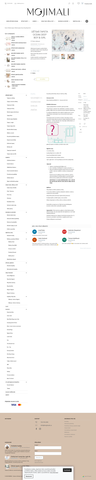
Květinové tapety (10, 143)
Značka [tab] (34, 110)
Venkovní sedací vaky (11, 205)
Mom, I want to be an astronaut (14, 326)
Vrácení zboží (67, 428)
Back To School (10, 378)
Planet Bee (9, 368)
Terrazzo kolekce (10, 375)
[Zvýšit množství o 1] (35, 78)
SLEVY (7, 306)
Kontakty (66, 421)
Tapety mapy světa (11, 126)
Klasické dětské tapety (12, 129)
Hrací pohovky (9, 272)
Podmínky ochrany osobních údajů (72, 425)
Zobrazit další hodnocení (85, 248)
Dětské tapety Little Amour (13, 112)
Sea (8, 340)
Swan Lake (9, 315)
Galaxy (8, 371)
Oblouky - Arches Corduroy (14, 302)
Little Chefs (9, 336)
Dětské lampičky (10, 263)
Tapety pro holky (10, 105)
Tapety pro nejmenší (11, 150)
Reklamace (66, 432)
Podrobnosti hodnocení (35, 45)
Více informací (54, 472)
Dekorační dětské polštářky (13, 218)
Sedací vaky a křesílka (11, 187)
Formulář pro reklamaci (69, 434)
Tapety (8, 388)
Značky (7, 395)
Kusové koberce (10, 385)
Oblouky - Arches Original (13, 299)
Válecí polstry (10, 208)
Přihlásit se (39, 457)
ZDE (73, 168)
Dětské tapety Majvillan (12, 119)
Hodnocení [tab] (36, 102)
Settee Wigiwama (11, 275)
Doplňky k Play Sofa (11, 296)
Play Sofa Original (10, 279)
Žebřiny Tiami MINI (12, 245)
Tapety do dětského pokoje (86, 99)
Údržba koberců (10, 177)
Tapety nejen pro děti (11, 154)
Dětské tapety (9, 95)
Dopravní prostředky (11, 140)
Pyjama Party (10, 333)
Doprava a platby (68, 436)
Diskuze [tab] (34, 106)
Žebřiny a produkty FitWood (13, 239)
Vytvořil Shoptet (88, 476)
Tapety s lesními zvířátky (12, 101)
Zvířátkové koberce (11, 160)
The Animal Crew (10, 343)
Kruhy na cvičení (12, 248)
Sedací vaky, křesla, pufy (12, 185)
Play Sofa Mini (10, 286)
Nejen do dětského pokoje (12, 181)
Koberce (8, 157)
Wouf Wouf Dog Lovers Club (13, 319)
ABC (8, 364)
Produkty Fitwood (12, 252)
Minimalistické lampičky (12, 269)
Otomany (9, 198)
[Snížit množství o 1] (35, 80)
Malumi (85, 96)
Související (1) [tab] (36, 98)
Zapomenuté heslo (39, 462)
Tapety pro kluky (10, 108)
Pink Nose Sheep (10, 354)
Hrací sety (9, 194)
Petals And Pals (10, 312)
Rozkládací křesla (10, 201)
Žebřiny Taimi (11, 241)
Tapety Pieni (9, 115)
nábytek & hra (9, 232)
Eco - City (9, 347)
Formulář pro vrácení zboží (70, 430)
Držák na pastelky (11, 229)
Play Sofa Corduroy (11, 282)
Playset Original (10, 289)
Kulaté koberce (10, 163)
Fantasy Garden (10, 350)
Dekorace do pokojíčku (12, 222)
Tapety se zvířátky (11, 98)
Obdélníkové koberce (11, 167)
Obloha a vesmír (10, 133)
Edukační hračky (10, 235)
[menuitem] (12, 21)
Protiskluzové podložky (12, 174)
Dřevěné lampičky (11, 265)
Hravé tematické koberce (12, 170)
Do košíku (42, 79)
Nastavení (29, 476)
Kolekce (8, 309)
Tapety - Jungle (10, 122)
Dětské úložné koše (11, 215)
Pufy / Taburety (10, 191)
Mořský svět (9, 147)
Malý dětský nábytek (11, 259)
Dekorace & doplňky (11, 212)
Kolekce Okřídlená (10, 392)
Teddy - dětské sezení (11, 361)
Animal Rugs (9, 329)
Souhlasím (67, 470)
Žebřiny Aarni (11, 255)
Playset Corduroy (10, 293)
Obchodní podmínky (69, 423)
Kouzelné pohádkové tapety (13, 136)
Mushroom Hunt (10, 357)
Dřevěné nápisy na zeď (12, 225)
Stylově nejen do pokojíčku (12, 382)
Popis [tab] (33, 94)
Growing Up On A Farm (12, 322)
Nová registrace (38, 460)
